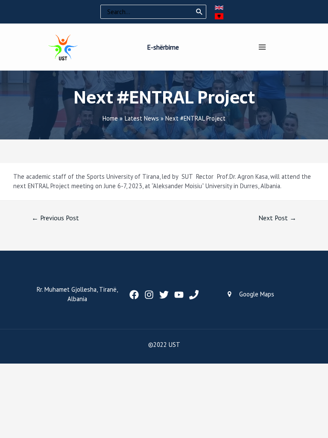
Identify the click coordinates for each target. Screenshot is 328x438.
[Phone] (194, 294)
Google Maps (256, 294)
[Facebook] (134, 294)
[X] (164, 294)
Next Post (277, 217)
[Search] (199, 12)
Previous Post (55, 217)
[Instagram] (149, 294)
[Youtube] (179, 294)
